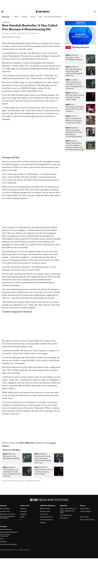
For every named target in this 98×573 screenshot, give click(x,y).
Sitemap (43, 522)
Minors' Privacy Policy (87, 519)
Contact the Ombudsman (8, 544)
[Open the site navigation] (15, 12)
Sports (33, 17)
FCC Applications (66, 515)
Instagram (23, 514)
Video (40, 17)
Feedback (3, 541)
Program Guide (45, 511)
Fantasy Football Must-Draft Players (7, 517)
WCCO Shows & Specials (53, 17)
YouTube (23, 508)
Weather (25, 17)
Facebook (23, 511)
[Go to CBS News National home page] (42, 12)
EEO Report (64, 518)
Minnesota (6, 17)
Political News (5, 508)
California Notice (85, 511)
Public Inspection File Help (67, 511)
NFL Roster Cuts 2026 (7, 514)
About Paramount (6, 529)
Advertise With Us (46, 517)
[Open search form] (95, 12)
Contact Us (44, 514)
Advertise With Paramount (9, 532)
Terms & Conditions (46, 519)
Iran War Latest (5, 511)
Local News (6, 22)
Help (1, 539)
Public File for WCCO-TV (68, 508)
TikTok (22, 517)
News (16, 17)
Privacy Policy (84, 508)
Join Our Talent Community (5, 535)
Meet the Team (45, 508)
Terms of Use (84, 517)
